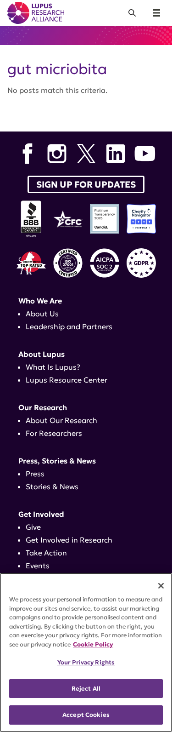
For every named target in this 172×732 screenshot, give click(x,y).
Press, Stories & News (57, 460)
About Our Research (61, 420)
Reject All (86, 688)
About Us (42, 313)
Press (35, 473)
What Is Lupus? (53, 367)
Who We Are (40, 300)
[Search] (132, 13)
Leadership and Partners (69, 326)
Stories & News (52, 486)
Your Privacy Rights (86, 662)
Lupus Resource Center (66, 379)
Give (33, 527)
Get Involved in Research (69, 539)
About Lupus (41, 354)
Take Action (46, 552)
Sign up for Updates (86, 184)
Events (38, 565)
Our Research (42, 407)
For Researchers (54, 433)
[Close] (161, 586)
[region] (86, 652)
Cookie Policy (93, 644)
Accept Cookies (86, 715)
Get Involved (41, 514)
